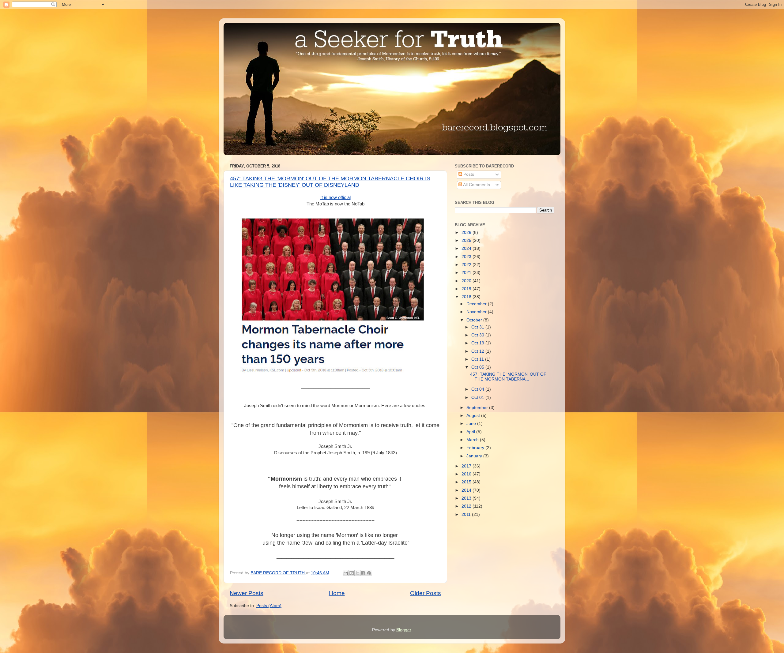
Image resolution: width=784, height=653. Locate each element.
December (477, 304)
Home (337, 593)
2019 (467, 289)
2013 (467, 498)
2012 (467, 506)
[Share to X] (357, 573)
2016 (467, 474)
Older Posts (425, 593)
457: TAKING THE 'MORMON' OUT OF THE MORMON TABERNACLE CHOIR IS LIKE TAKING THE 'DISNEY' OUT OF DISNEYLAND (330, 181)
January (474, 456)
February (475, 447)
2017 (467, 466)
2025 (467, 240)
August (473, 415)
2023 (467, 256)
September (477, 407)
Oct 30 (478, 335)
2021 (467, 272)
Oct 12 (478, 351)
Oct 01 (478, 397)
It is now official (335, 197)
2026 (467, 232)
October (474, 320)
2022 (467, 264)
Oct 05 (478, 367)
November (477, 312)
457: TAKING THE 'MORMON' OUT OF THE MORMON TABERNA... (508, 376)
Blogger (403, 630)
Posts (468, 174)
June (471, 423)
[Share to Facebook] (363, 573)
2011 (467, 514)
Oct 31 (478, 327)
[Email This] (346, 573)
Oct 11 (478, 359)
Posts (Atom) (268, 605)
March (473, 439)
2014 (467, 490)
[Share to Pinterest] (369, 573)
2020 (467, 281)
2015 (467, 482)
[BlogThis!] (352, 573)
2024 (467, 248)
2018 (467, 297)
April (471, 432)
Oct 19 (478, 343)
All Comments (476, 184)
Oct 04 (478, 389)
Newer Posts (246, 593)
